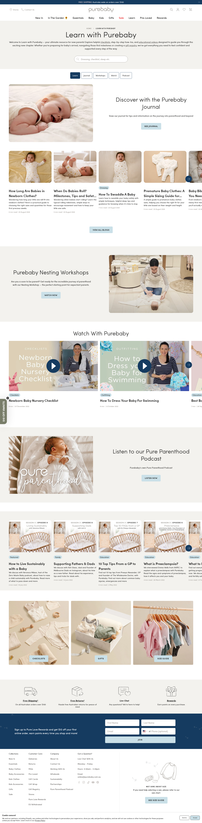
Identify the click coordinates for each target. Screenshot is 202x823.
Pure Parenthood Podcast (61, 789)
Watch (114, 75)
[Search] (171, 9)
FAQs (31, 769)
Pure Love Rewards (37, 799)
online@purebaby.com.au (89, 777)
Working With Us (57, 769)
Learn (132, 17)
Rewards (162, 17)
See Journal (151, 126)
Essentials (78, 17)
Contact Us (55, 764)
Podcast (126, 75)
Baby (91, 17)
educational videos (148, 42)
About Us (54, 758)
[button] (3, 411)
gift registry (131, 45)
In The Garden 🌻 (58, 17)
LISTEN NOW (151, 478)
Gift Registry (34, 789)
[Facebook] (79, 782)
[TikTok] (88, 782)
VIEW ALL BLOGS (101, 229)
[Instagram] (83, 782)
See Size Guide (156, 800)
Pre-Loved (146, 17)
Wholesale (54, 774)
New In (39, 17)
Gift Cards (33, 779)
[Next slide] (188, 179)
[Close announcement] (199, 2)
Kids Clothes (14, 779)
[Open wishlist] (184, 9)
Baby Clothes (15, 769)
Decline (184, 818)
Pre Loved (33, 774)
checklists (105, 42)
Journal (87, 75)
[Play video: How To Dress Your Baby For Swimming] (144, 366)
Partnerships (56, 784)
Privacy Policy (40, 820)
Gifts (111, 17)
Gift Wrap (33, 784)
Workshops (100, 75)
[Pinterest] (97, 782)
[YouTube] (93, 782)
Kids (101, 17)
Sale (121, 17)
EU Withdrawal (35, 804)
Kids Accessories (16, 784)
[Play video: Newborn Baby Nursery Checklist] (53, 366)
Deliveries (33, 758)
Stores (31, 794)
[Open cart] (190, 9)
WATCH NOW (51, 295)
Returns (32, 764)
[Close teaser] (7, 398)
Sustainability (56, 779)
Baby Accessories (16, 774)
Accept (195, 818)
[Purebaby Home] (101, 9)
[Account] (178, 9)
